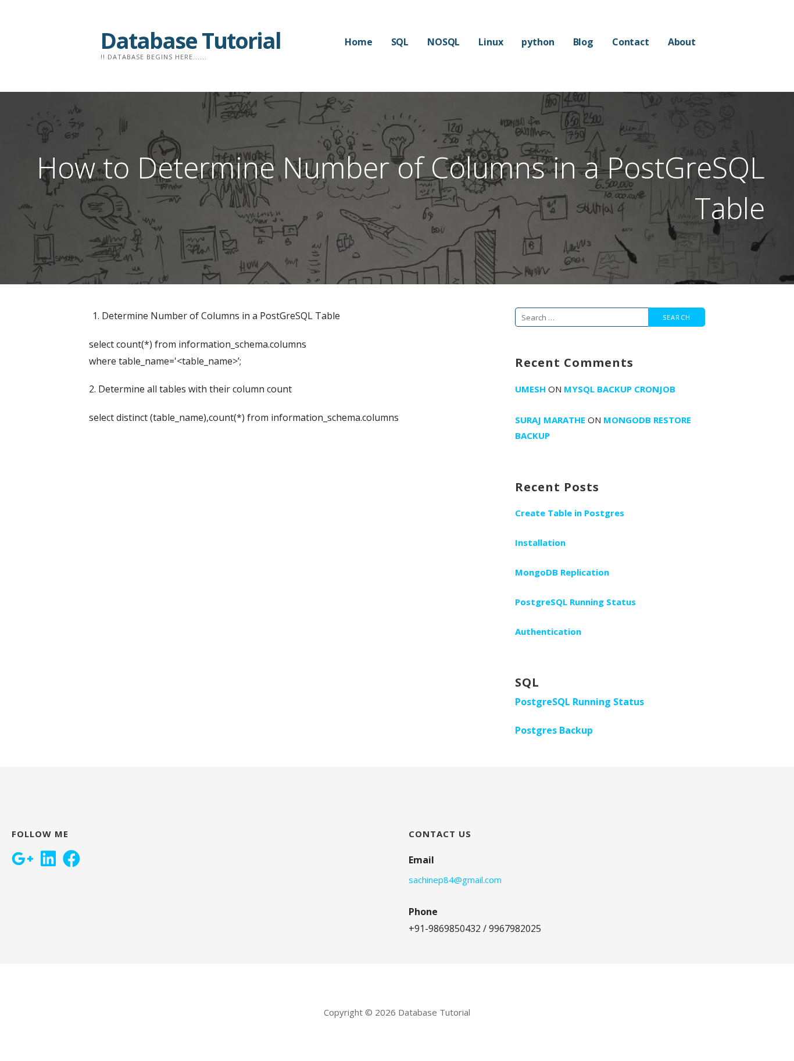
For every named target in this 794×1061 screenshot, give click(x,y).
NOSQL (443, 41)
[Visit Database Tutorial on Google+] (23, 860)
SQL (400, 41)
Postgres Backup (554, 730)
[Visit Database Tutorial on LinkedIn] (48, 860)
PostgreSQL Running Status (575, 602)
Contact (630, 41)
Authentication (548, 631)
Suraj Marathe (550, 420)
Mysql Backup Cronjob (619, 389)
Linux (490, 41)
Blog (583, 41)
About (682, 41)
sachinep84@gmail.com (455, 879)
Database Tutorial (191, 40)
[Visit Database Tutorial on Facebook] (71, 860)
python (537, 41)
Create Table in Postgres (569, 513)
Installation (540, 542)
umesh (530, 389)
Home (358, 41)
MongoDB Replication (562, 572)
